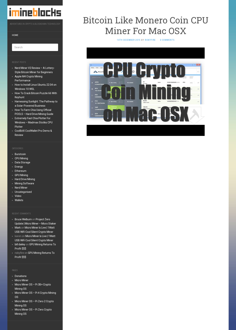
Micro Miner (21, 280)
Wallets (19, 200)
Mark (18, 227)
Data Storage (22, 162)
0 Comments (167, 40)
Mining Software (24, 183)
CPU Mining (21, 158)
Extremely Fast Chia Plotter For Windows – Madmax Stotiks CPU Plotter (34, 122)
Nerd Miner (21, 187)
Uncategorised (23, 191)
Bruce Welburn (23, 219)
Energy (19, 166)
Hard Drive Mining (25, 179)
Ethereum (20, 170)
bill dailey (20, 244)
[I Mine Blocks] (35, 12)
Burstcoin (20, 154)
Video (18, 195)
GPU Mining (21, 175)
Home (15, 35)
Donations (21, 276)
